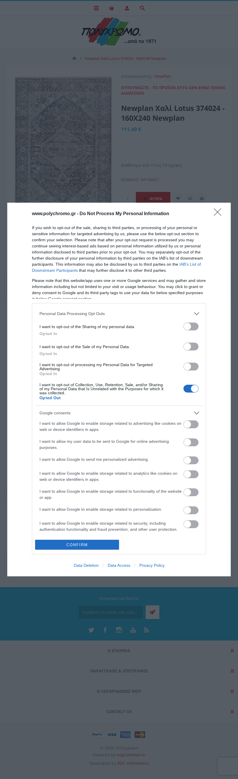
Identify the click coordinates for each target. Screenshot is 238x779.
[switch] (191, 326)
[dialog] (119, 390)
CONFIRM (77, 545)
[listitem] (119, 314)
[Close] (219, 214)
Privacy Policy (152, 565)
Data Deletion (86, 565)
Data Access (119, 565)
